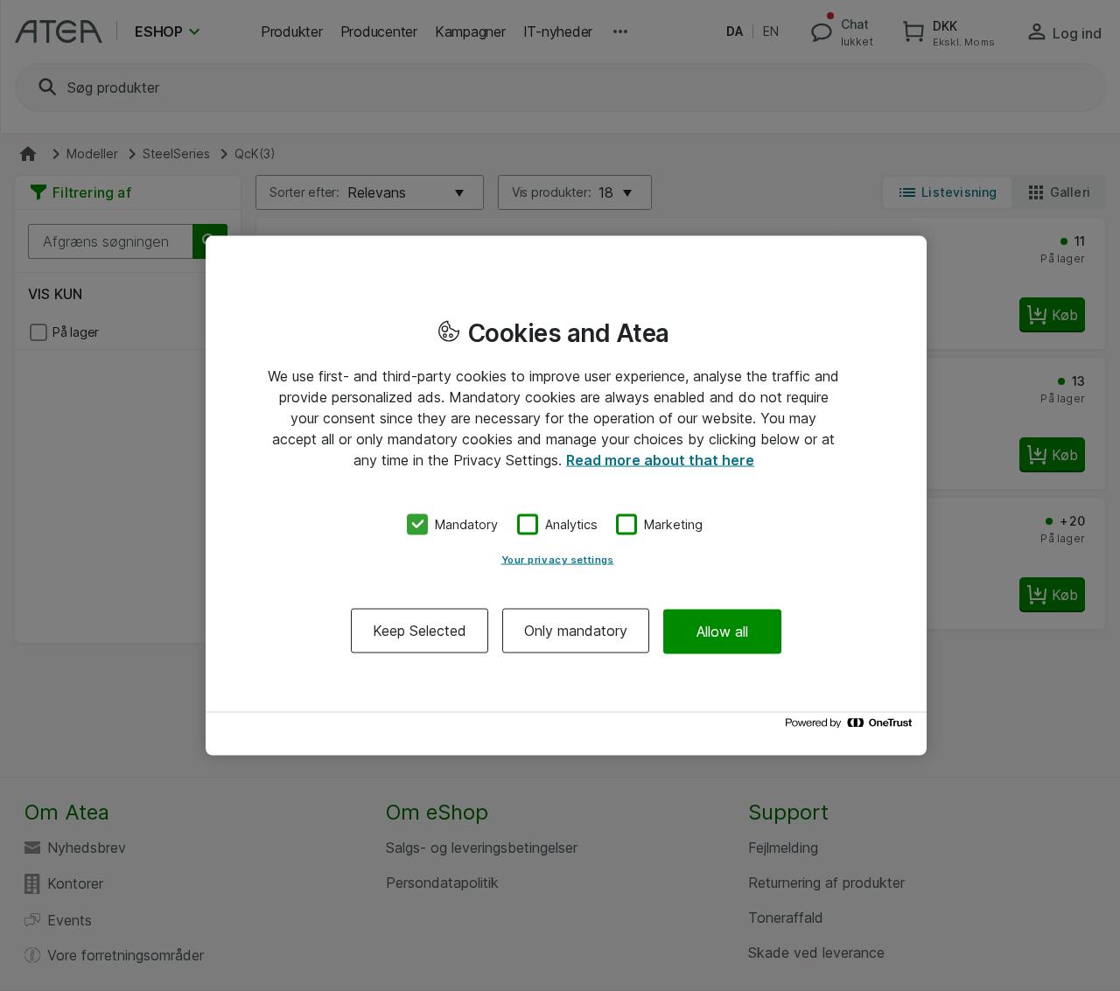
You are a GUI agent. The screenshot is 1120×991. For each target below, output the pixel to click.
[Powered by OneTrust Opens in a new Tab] (851, 727)
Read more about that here (660, 459)
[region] (566, 495)
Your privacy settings (557, 560)
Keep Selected (419, 630)
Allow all (722, 630)
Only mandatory (575, 630)
